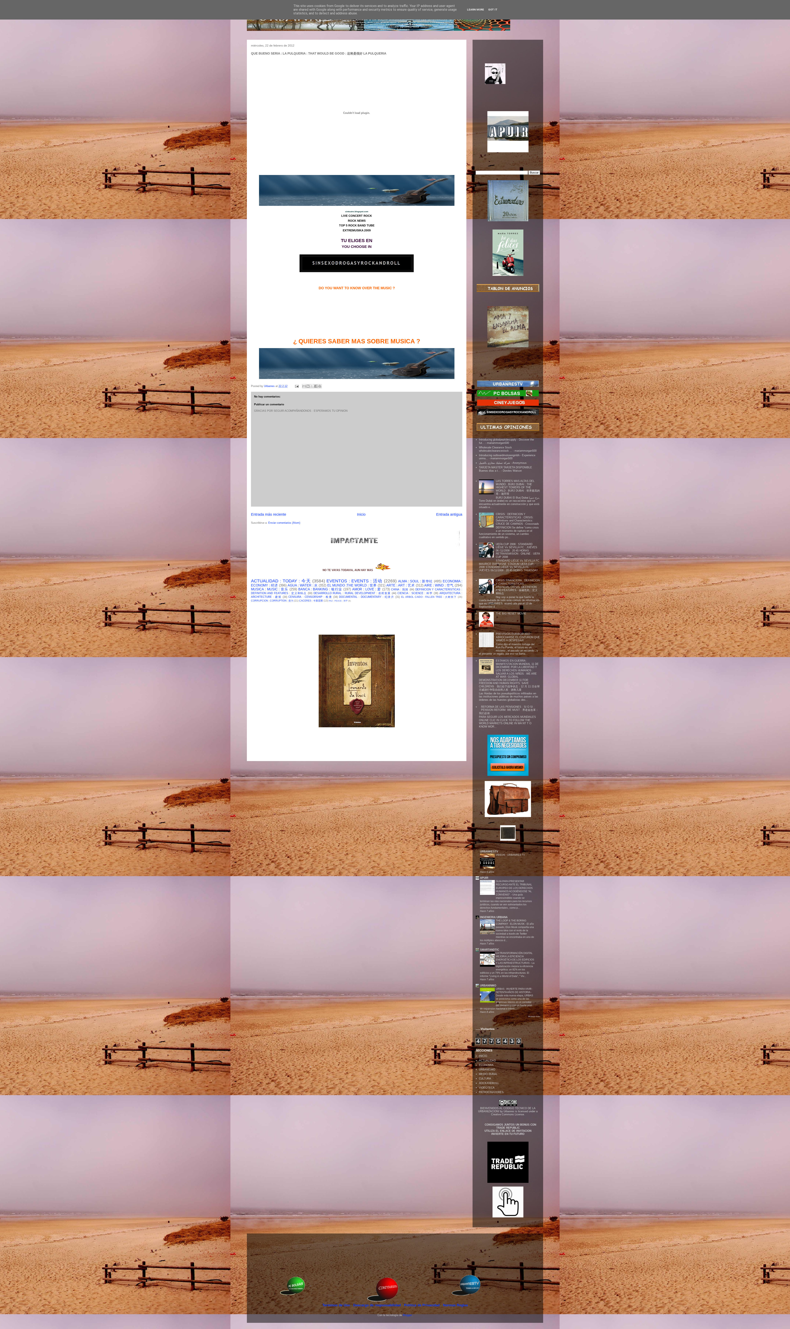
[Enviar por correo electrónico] (304, 386)
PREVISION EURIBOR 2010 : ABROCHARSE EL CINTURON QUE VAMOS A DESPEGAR (518, 637)
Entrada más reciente (268, 514)
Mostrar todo (534, 1016)
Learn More (475, 9)
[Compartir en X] (312, 386)
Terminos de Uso (336, 1305)
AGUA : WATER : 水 (303, 585)
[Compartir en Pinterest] (320, 386)
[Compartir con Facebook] (316, 386)
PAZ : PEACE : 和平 (338, 601)
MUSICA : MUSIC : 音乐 (269, 589)
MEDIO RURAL (488, 1074)
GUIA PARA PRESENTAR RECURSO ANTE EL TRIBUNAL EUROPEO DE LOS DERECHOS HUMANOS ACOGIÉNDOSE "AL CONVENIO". (514, 888)
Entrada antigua (449, 514)
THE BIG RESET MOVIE (511, 613)
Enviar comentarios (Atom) (284, 522)
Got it (492, 9)
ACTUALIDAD (487, 1060)
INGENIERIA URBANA (494, 917)
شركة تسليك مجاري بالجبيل (494, 462)
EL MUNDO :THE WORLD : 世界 (352, 585)
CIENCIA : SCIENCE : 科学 (415, 593)
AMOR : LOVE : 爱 (366, 589)
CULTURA (485, 1078)
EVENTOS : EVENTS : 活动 (354, 580)
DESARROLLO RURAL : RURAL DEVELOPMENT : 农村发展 (352, 593)
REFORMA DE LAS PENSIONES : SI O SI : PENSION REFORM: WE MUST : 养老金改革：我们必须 (508, 710)
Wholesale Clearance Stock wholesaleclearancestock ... (495, 449)
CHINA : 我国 (399, 589)
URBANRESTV (489, 851)
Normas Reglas (455, 1305)
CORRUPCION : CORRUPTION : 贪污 (272, 600)
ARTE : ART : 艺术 (400, 585)
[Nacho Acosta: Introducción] (508, 80)
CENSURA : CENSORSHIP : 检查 (310, 596)
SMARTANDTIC (489, 949)
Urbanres (509, 1111)
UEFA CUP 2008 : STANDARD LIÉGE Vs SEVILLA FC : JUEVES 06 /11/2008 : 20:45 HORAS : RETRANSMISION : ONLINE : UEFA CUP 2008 (518, 550)
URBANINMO (488, 985)
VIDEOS (501, 854)
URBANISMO (487, 1069)
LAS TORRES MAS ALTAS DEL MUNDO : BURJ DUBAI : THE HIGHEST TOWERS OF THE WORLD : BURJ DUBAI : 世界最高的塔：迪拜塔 (518, 487)
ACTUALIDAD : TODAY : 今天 (281, 580)
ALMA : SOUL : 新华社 (415, 581)
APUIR (484, 877)
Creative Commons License (507, 1114)
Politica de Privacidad (422, 1305)
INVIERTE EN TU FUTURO (507, 1133)
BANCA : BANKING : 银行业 (320, 589)
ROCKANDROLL (489, 1083)
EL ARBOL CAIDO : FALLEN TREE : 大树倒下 (429, 597)
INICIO (483, 1055)
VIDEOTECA (487, 1087)
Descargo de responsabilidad (377, 1305)
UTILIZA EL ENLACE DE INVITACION (507, 1130)
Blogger (407, 1315)
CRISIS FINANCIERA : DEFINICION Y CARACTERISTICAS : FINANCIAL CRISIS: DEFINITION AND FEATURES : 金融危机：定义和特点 (518, 587)
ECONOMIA (486, 1065)
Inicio (361, 514)
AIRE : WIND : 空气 (439, 585)
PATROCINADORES (491, 1092)
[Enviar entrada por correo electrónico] (297, 386)
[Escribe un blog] (308, 386)
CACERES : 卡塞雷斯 (311, 600)
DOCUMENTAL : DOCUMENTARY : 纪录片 (366, 596)
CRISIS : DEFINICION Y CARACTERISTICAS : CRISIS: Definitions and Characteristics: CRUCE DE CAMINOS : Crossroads (517, 519)
